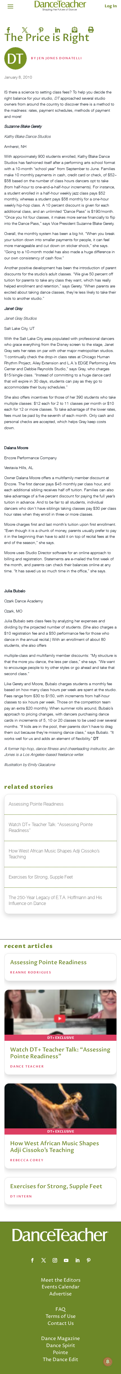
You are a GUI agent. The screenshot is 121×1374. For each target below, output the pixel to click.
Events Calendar (60, 1287)
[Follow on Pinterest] (88, 1260)
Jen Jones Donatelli (59, 58)
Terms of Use (61, 1316)
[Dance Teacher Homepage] (61, 5)
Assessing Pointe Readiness (48, 962)
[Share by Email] (74, 28)
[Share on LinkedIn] (57, 28)
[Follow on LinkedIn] (77, 1260)
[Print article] (90, 28)
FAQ (60, 1309)
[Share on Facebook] (8, 28)
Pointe (60, 1352)
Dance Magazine (60, 1338)
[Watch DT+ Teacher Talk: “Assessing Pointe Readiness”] (60, 1015)
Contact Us (61, 1323)
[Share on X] (25, 28)
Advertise (60, 1294)
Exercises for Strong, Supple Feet (56, 1186)
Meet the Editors (60, 1280)
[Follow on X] (43, 1260)
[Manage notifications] (107, 1361)
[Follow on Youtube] (66, 1260)
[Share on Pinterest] (41, 28)
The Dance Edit (60, 1359)
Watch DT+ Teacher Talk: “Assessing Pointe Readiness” (60, 1053)
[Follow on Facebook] (32, 1260)
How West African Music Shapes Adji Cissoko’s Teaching (54, 1147)
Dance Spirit (60, 1345)
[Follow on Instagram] (54, 1260)
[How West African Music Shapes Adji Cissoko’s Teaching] (60, 1109)
